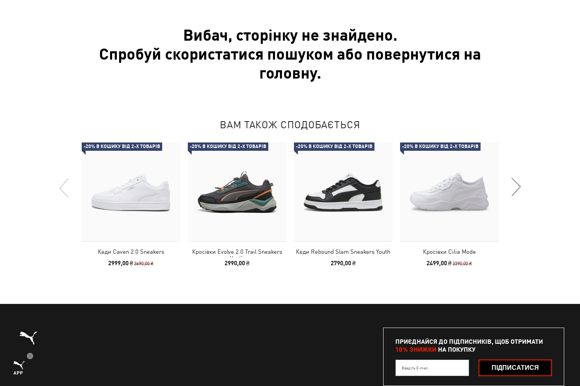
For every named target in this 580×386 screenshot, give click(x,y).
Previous (64, 187)
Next (516, 187)
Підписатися (515, 367)
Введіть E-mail (415, 367)
